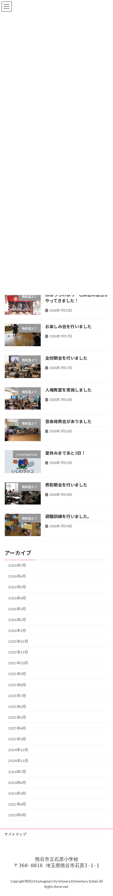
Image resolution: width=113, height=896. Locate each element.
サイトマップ (15, 834)
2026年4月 (17, 598)
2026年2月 (17, 619)
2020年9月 (17, 815)
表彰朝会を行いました (66, 484)
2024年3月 (17, 793)
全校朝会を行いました (66, 358)
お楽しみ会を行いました (68, 326)
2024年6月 (17, 782)
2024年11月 (18, 760)
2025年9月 (17, 674)
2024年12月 (18, 750)
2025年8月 (17, 684)
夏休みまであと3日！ (65, 453)
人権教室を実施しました (68, 389)
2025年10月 (18, 663)
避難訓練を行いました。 (68, 516)
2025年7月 (17, 695)
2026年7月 (17, 565)
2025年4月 (17, 728)
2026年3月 (17, 608)
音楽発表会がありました (68, 421)
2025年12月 (18, 641)
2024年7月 (17, 771)
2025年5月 (17, 717)
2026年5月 (17, 587)
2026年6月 (17, 576)
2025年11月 (18, 652)
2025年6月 (17, 706)
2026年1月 (17, 630)
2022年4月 (17, 804)
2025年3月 (17, 739)
